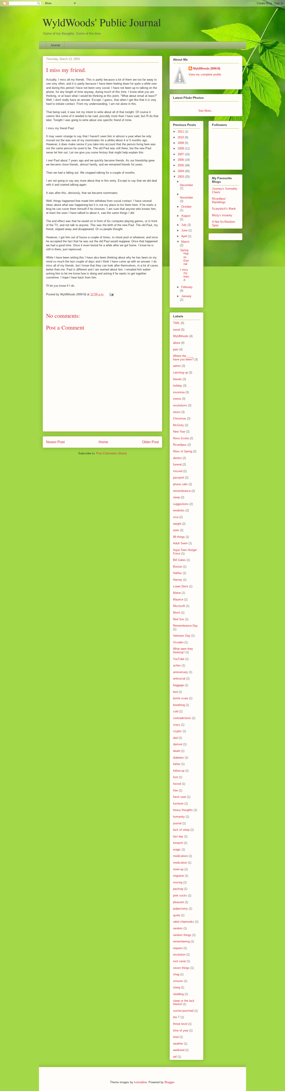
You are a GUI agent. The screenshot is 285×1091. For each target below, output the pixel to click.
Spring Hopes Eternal (184, 257)
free (175, 790)
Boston (177, 566)
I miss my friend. (66, 70)
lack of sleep (181, 829)
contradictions (182, 718)
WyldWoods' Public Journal (102, 22)
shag (176, 974)
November (186, 197)
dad (175, 737)
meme (177, 398)
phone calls (180, 484)
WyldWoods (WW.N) (206, 68)
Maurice (178, 599)
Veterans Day (181, 635)
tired (176, 1037)
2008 (181, 148)
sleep (176, 497)
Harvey (177, 579)
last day (178, 836)
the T (176, 1017)
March (185, 241)
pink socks (180, 895)
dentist (177, 458)
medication (180, 862)
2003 (181, 176)
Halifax (177, 573)
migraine (178, 875)
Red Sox (178, 619)
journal (177, 823)
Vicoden (178, 642)
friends (177, 379)
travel (176, 329)
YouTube (178, 659)
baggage (178, 685)
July (184, 225)
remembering (181, 941)
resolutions (180, 405)
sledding (178, 994)
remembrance (182, 491)
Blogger (169, 1082)
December (186, 185)
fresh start (179, 797)
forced (177, 783)
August (185, 215)
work (176, 530)
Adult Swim (180, 543)
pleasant (178, 902)
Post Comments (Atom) (111, 453)
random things (182, 935)
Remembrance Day (185, 625)
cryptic (177, 731)
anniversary (180, 672)
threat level (180, 1023)
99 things (179, 537)
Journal (55, 45)
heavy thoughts (183, 810)
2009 (181, 143)
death (176, 751)
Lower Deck (180, 586)
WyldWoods (180, 336)
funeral (177, 464)
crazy (176, 724)
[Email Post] (111, 294)
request (178, 948)
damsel (177, 744)
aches (177, 665)
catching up (180, 372)
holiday (177, 385)
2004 (181, 171)
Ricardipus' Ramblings (219, 200)
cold (175, 711)
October (186, 206)
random (178, 928)
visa (175, 517)
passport (178, 477)
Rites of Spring (182, 451)
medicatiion (180, 856)
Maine (177, 592)
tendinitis (179, 510)
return (176, 412)
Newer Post (55, 442)
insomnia (179, 392)
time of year (180, 1030)
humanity (179, 816)
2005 (181, 165)
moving (177, 882)
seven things (181, 968)
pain (175, 349)
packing (178, 888)
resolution (179, 954)
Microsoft (179, 606)
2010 (181, 137)
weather (178, 1043)
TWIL (176, 323)
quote (176, 915)
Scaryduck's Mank (224, 208)
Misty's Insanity (222, 215)
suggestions (181, 504)
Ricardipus (180, 444)
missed (177, 471)
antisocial (179, 678)
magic (177, 849)
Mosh (176, 612)
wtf (175, 1056)
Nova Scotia (181, 438)
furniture (178, 803)
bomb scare (180, 698)
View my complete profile (205, 74)
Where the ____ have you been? (183, 357)
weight (177, 523)
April (184, 236)
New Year (179, 431)
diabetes (178, 757)
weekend (178, 1050)
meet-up (178, 869)
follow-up (178, 770)
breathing (179, 705)
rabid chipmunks (183, 921)
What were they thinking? (183, 650)
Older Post (150, 442)
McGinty (178, 425)
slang (176, 987)
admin (177, 366)
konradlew (140, 1082)
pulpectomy (180, 908)
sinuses (178, 981)
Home (103, 442)
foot (175, 777)
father (176, 764)
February (187, 287)
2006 (181, 159)
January (186, 296)
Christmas (179, 418)
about (176, 342)
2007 (181, 154)
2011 (181, 131)
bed (175, 692)
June (184, 230)
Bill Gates (179, 560)
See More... (206, 110)
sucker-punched (183, 1010)
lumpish (178, 843)
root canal (179, 961)
